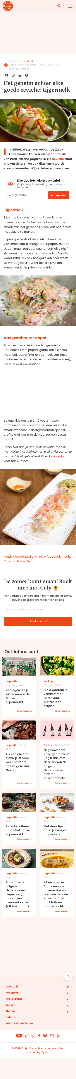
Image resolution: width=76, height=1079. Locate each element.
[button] (65, 987)
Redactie (14, 61)
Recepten (12, 992)
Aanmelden (58, 195)
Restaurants (14, 999)
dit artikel (58, 456)
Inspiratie (28, 61)
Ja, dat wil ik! (38, 621)
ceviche (58, 159)
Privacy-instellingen (19, 1023)
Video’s (11, 1017)
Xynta (45, 1052)
